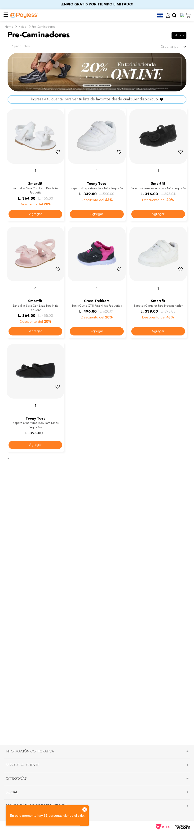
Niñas (22, 27)
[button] (158, 15)
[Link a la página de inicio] (9, 27)
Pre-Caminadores (43, 27)
